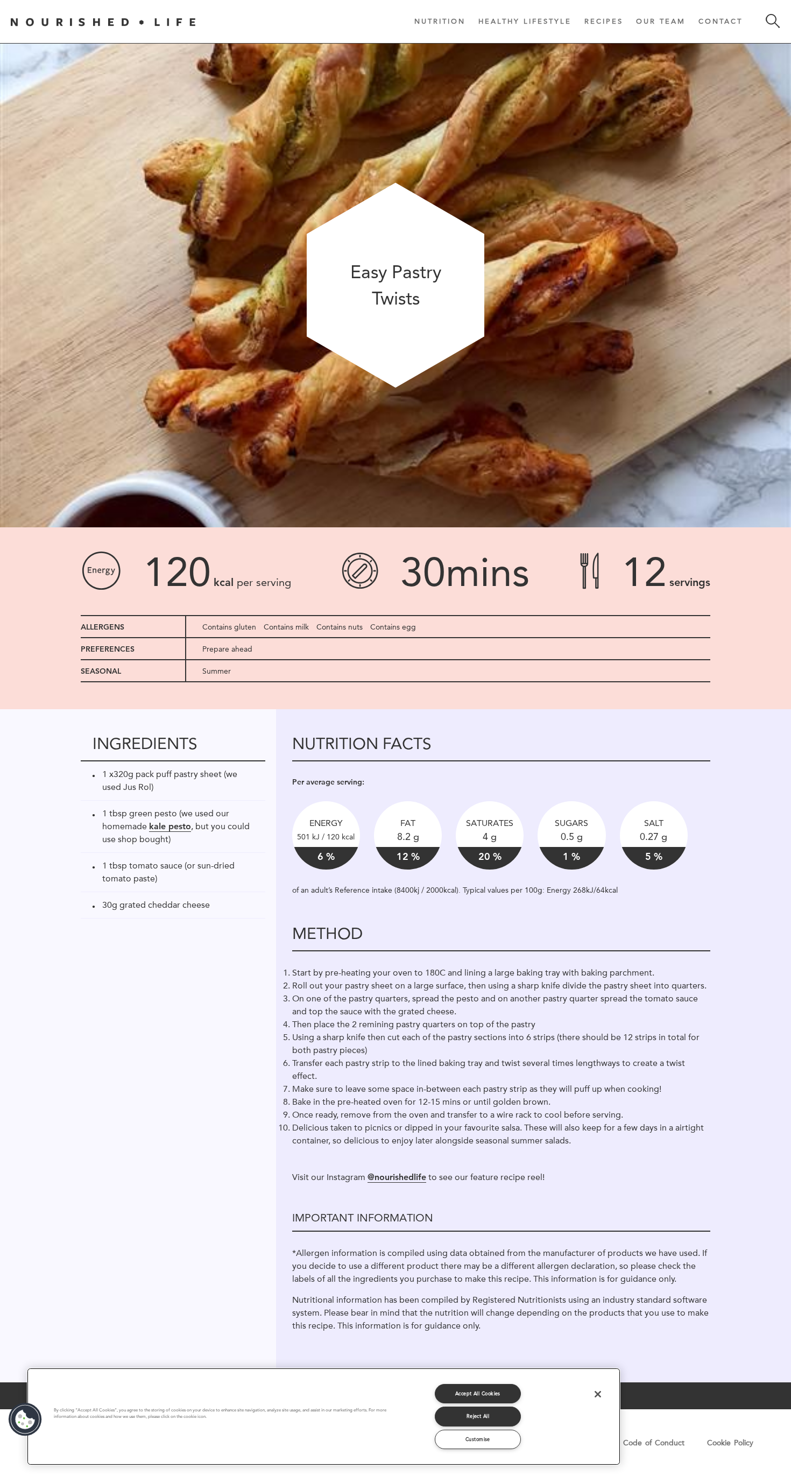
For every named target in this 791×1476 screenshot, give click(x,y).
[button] (25, 1419)
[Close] (598, 1394)
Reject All (478, 1416)
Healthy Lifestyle (524, 21)
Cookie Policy (730, 1442)
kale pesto (170, 826)
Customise (477, 1439)
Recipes (603, 21)
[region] (323, 1416)
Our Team (661, 21)
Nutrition (439, 21)
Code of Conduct (653, 1442)
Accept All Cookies (477, 1393)
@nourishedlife (397, 1177)
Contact (720, 21)
